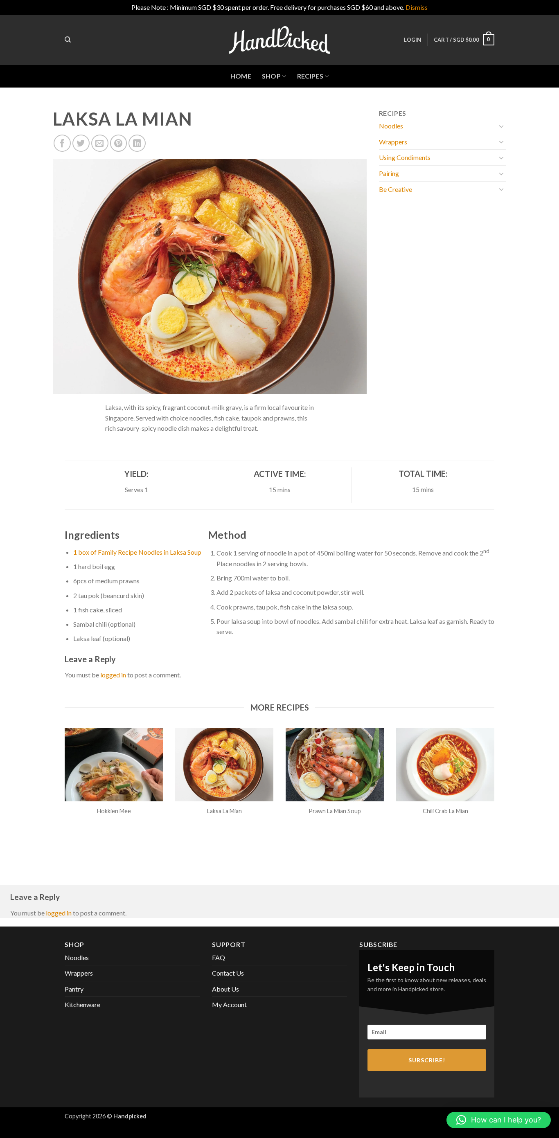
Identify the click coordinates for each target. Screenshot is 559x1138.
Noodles (391, 126)
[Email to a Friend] (99, 143)
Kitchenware (82, 1004)
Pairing (389, 173)
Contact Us (228, 973)
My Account (229, 1004)
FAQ (218, 957)
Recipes (310, 76)
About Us (225, 989)
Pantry (74, 989)
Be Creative (395, 189)
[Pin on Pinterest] (118, 143)
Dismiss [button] (417, 7)
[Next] (496, 786)
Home (240, 76)
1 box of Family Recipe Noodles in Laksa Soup (137, 552)
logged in (113, 675)
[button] (412, 39)
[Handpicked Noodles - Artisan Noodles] (279, 40)
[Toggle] (501, 126)
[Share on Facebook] (62, 143)
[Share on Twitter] (81, 143)
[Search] (68, 39)
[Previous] (63, 786)
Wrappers (393, 142)
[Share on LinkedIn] (137, 143)
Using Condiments (405, 157)
